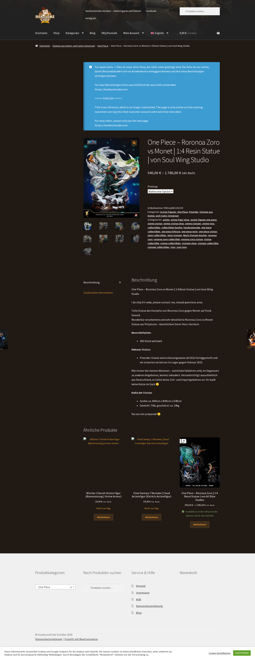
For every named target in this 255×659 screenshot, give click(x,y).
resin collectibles (157, 235)
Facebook (151, 10)
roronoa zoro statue (192, 239)
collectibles (154, 227)
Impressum (143, 592)
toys (173, 247)
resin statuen (174, 235)
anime (166, 219)
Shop (56, 33)
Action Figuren (168, 211)
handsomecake (192, 227)
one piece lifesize (171, 231)
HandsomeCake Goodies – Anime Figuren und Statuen (113, 10)
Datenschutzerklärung (149, 606)
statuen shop (189, 243)
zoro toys (182, 247)
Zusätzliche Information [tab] (98, 292)
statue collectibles (170, 243)
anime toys (208, 223)
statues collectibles (158, 247)
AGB (138, 599)
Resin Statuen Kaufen (195, 235)
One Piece (102, 45)
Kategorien (72, 33)
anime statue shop (173, 223)
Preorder (193, 211)
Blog (92, 33)
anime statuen (193, 223)
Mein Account (131, 33)
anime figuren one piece (203, 219)
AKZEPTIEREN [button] (242, 653)
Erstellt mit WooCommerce (81, 639)
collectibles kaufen (172, 227)
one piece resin (189, 231)
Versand (140, 586)
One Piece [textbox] (54, 587)
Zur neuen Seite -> (105, 67)
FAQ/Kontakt (109, 33)
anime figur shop (180, 219)
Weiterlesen (103, 517)
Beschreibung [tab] (91, 282)
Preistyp (153, 186)
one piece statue (208, 231)
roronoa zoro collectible (167, 239)
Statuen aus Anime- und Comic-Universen (74, 45)
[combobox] (55, 586)
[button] (134, 143)
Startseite (41, 33)
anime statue (155, 223)
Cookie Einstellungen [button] (220, 653)
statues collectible (208, 243)
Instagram (91, 18)
